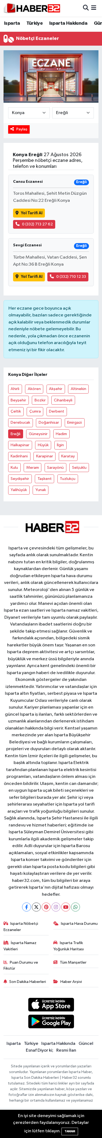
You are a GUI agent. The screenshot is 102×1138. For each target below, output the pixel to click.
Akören (34, 389)
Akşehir (55, 389)
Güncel (86, 1043)
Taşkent (45, 479)
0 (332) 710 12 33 (71, 277)
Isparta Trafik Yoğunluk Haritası (68, 946)
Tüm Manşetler (73, 962)
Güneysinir (38, 434)
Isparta (12, 23)
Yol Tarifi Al (31, 213)
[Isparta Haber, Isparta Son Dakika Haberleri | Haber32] (32, 8)
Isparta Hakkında (68, 23)
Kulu (14, 468)
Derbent (56, 411)
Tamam (69, 1131)
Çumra (35, 411)
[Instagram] (55, 907)
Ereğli (15, 434)
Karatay (68, 456)
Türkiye (34, 23)
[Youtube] (65, 907)
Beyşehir (18, 400)
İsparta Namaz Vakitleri (20, 946)
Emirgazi (74, 422)
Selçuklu (79, 468)
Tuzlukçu (67, 479)
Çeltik (16, 411)
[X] (36, 907)
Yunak (40, 490)
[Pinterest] (46, 907)
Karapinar (44, 456)
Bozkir (40, 400)
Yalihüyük (19, 490)
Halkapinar (20, 445)
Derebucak (20, 422)
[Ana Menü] (93, 8)
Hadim (61, 434)
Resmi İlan (66, 1050)
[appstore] (51, 1005)
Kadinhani (19, 456)
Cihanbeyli (63, 400)
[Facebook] (26, 907)
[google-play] (51, 1022)
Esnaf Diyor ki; (39, 1050)
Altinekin (78, 389)
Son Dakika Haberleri (27, 982)
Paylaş (21, 129)
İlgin (60, 445)
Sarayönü (55, 468)
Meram (32, 468)
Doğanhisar (49, 422)
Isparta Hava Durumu (79, 924)
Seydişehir (20, 479)
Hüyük (43, 445)
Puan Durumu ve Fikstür (21, 965)
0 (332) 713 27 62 (37, 224)
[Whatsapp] (75, 907)
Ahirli (15, 389)
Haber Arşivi (71, 982)
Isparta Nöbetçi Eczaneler (21, 927)
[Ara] (86, 8)
